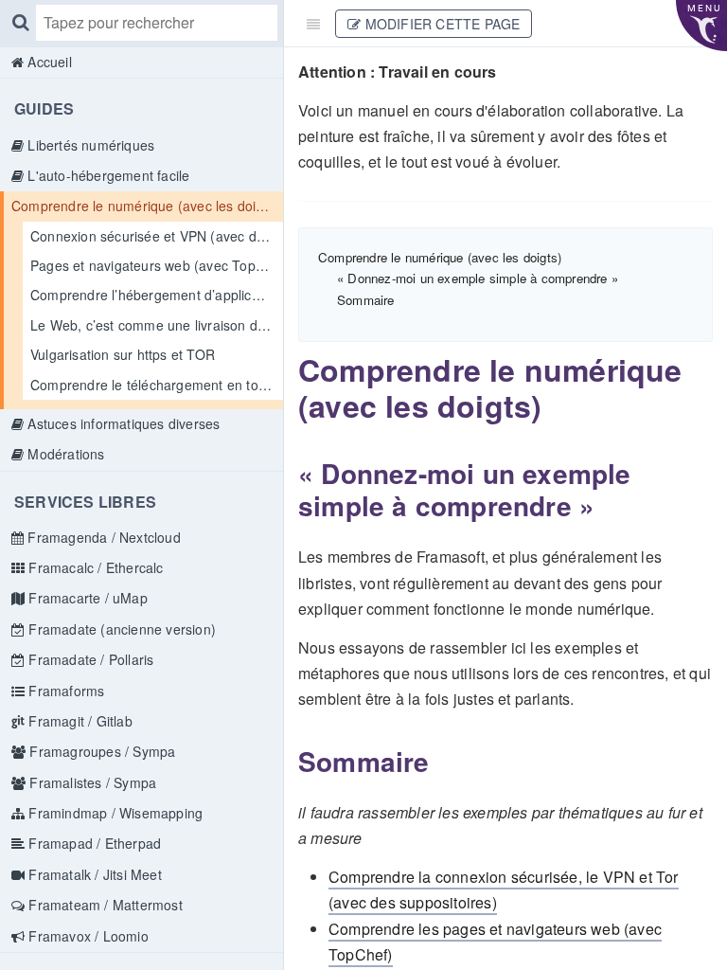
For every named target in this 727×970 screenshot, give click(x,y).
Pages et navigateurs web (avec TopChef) (156, 265)
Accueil (48, 61)
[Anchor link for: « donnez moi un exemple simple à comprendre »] (287, 474)
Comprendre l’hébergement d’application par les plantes (156, 294)
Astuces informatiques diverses (122, 423)
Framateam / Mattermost (104, 904)
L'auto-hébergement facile (106, 175)
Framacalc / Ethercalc (94, 567)
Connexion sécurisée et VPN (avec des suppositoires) (156, 235)
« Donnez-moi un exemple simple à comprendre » (477, 278)
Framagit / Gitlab (79, 720)
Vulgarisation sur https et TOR (122, 354)
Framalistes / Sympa (91, 782)
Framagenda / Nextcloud (102, 537)
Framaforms (64, 690)
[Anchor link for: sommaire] (287, 761)
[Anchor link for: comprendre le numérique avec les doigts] (285, 369)
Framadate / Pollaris (89, 659)
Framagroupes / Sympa (100, 751)
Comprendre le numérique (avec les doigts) (145, 205)
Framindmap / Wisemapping (114, 812)
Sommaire (366, 300)
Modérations (64, 453)
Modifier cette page (440, 23)
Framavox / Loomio (87, 935)
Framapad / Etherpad (93, 843)
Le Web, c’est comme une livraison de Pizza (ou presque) (156, 324)
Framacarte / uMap (86, 597)
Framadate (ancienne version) (120, 629)
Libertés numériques (89, 144)
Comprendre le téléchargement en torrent (156, 384)
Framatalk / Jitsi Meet (93, 874)
